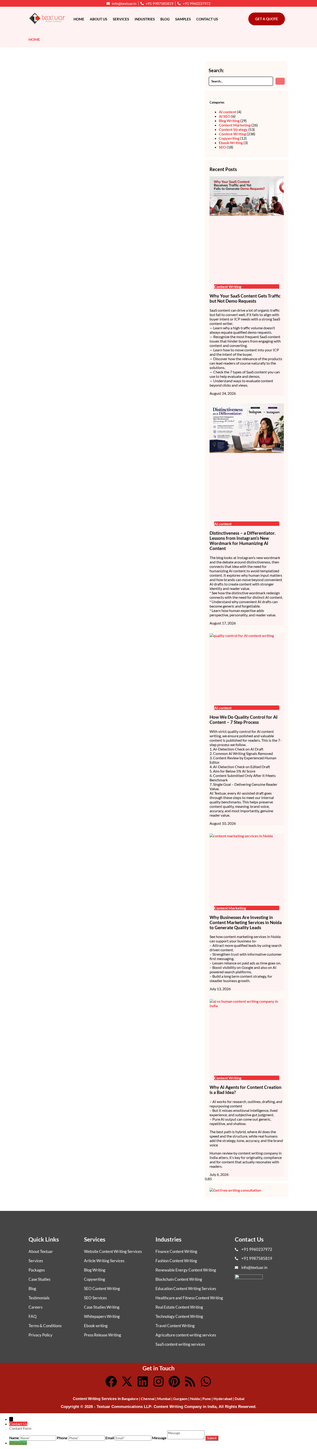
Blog (165, 19)
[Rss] (190, 1381)
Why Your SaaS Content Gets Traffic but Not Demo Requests (245, 298)
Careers (35, 1307)
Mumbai (164, 1398)
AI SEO (224, 116)
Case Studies (39, 1279)
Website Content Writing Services (113, 1251)
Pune (206, 1398)
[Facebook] (111, 1381)
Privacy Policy (40, 1335)
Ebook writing (96, 1325)
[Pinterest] (174, 1381)
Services (121, 19)
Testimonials (39, 1297)
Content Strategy (233, 129)
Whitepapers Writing (102, 1316)
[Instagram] (158, 1381)
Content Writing (232, 134)
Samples (183, 19)
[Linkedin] (143, 1381)
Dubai (239, 1398)
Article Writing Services (104, 1260)
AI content (227, 112)
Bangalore (130, 1398)
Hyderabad (222, 1398)
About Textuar (41, 1251)
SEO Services (95, 1297)
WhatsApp (18, 1443)
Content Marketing (235, 125)
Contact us (207, 19)
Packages (37, 1270)
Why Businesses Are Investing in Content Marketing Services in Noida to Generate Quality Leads (246, 922)
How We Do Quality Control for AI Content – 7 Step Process (244, 720)
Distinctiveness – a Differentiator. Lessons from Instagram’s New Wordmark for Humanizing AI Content (242, 540)
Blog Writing (229, 120)
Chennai (148, 1398)
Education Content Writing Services (185, 1288)
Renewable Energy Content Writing (185, 1270)
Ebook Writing (231, 142)
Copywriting (229, 138)
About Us (98, 19)
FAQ (33, 1316)
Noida (195, 1398)
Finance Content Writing (176, 1251)
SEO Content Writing (102, 1288)
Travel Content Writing (175, 1325)
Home (79, 19)
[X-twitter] (127, 1381)
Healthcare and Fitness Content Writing (189, 1297)
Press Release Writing (102, 1335)
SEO (222, 147)
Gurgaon (180, 1398)
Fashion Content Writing (176, 1260)
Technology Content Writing (179, 1316)
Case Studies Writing (102, 1307)
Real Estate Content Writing (179, 1307)
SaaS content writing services (180, 1344)
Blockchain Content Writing (178, 1279)
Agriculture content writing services (185, 1335)
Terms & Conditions (45, 1325)
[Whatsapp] (206, 1381)
